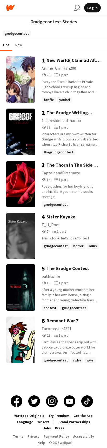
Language (25, 422)
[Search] (77, 8)
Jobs (47, 428)
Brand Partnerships (74, 422)
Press (59, 428)
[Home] (38, 8)
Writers (43, 422)
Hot (6, 44)
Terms (18, 436)
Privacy (33, 436)
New (18, 44)
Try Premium (59, 416)
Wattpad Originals (29, 416)
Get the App (83, 416)
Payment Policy (56, 436)
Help (41, 442)
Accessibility (83, 436)
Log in (92, 7)
